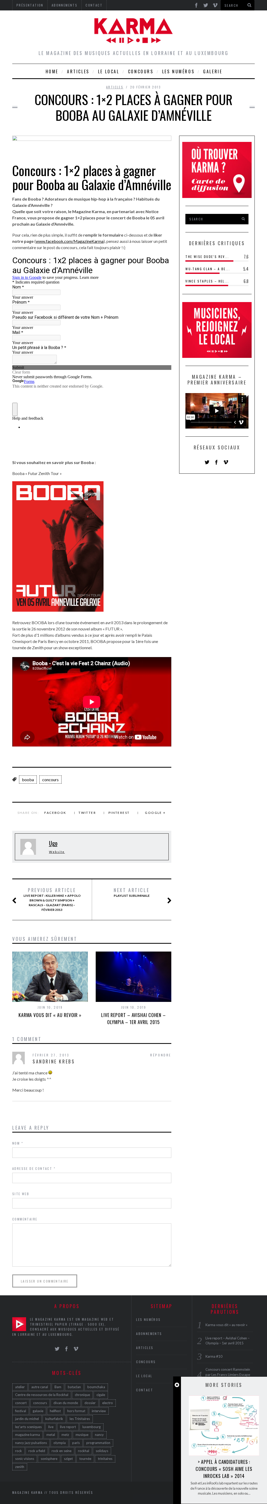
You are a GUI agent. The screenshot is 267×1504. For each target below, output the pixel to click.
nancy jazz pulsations (31, 1443)
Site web (20, 1194)
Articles (78, 71)
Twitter (87, 813)
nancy (99, 1435)
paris (76, 1443)
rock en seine (61, 1451)
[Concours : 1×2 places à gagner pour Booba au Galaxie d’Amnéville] (91, 139)
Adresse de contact (34, 1168)
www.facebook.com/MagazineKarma (70, 241)
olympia (59, 1443)
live (50, 1427)
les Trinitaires (80, 1419)
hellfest (55, 1411)
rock (18, 1451)
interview (99, 1411)
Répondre (160, 1055)
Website (57, 851)
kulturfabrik (54, 1419)
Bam (57, 1387)
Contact (144, 1390)
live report (68, 1427)
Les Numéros (178, 71)
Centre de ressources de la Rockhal (41, 1395)
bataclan (74, 1387)
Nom (17, 1143)
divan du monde (65, 1403)
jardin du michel (27, 1419)
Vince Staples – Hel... (207, 281)
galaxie (38, 1411)
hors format (76, 1411)
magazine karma (27, 1435)
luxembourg (91, 1427)
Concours (141, 71)
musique (82, 1435)
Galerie (212, 71)
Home (52, 71)
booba (28, 779)
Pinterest (119, 813)
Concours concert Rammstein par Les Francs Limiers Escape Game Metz (227, 1374)
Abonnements (149, 1333)
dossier (90, 1403)
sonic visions (24, 1459)
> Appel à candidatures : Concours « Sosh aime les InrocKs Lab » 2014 (224, 1468)
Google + (155, 813)
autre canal (39, 1387)
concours (50, 779)
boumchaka (96, 1387)
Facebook (55, 813)
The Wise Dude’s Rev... (207, 256)
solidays (102, 1451)
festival (20, 1411)
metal (50, 1435)
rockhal (83, 1451)
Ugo (53, 843)
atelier (20, 1387)
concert (21, 1403)
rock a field (36, 1451)
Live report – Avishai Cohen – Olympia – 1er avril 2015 (133, 1018)
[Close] (177, 1385)
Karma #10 (213, 1356)
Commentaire (24, 1219)
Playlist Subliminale (132, 892)
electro (107, 1403)
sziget (68, 1459)
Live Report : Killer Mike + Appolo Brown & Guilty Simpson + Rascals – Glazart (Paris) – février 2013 (52, 899)
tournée (85, 1459)
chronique (82, 1395)
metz (65, 1435)
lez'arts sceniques (28, 1427)
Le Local (108, 71)
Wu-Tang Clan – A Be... (207, 269)
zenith (19, 1467)
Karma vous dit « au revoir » (50, 1015)
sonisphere (49, 1459)
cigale (100, 1395)
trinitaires (105, 1459)
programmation (98, 1443)
